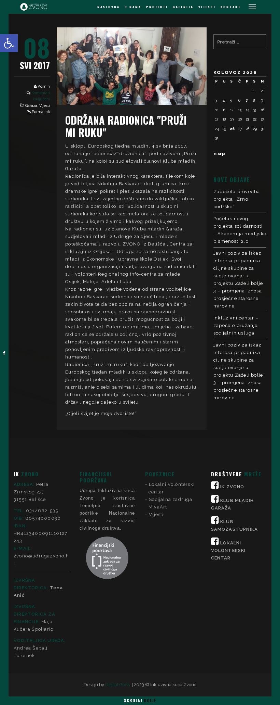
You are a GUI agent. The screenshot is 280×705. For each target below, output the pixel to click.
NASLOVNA (108, 6)
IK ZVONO (232, 486)
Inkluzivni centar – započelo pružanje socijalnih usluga (235, 325)
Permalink (41, 112)
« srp (219, 153)
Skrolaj (140, 700)
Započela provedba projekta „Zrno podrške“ (236, 199)
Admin (44, 86)
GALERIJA (183, 6)
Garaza (31, 105)
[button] (9, 43)
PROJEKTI (157, 6)
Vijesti (44, 105)
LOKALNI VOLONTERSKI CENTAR (228, 550)
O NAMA (133, 6)
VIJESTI (207, 6)
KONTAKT (231, 6)
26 (232, 129)
